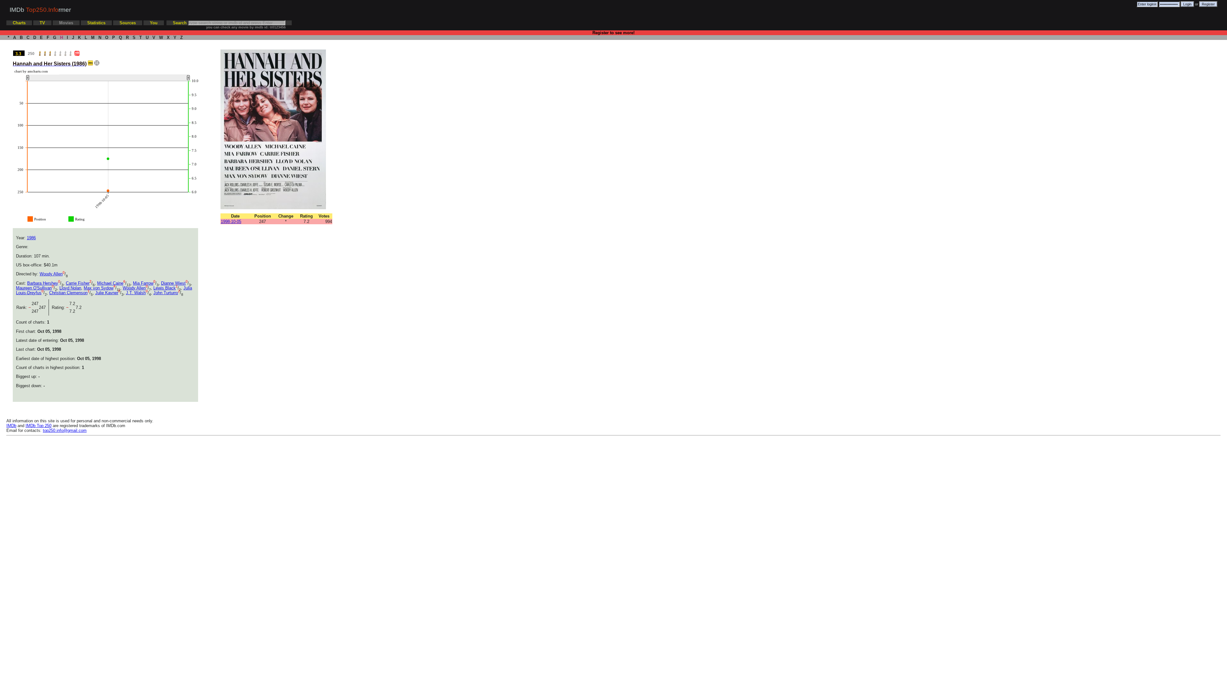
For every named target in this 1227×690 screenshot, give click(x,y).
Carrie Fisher (77, 283)
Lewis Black (164, 288)
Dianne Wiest (173, 283)
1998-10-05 (231, 221)
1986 (31, 237)
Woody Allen (51, 274)
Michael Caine (110, 283)
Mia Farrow (143, 283)
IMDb (11, 425)
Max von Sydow (98, 288)
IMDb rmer (40, 9)
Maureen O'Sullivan (34, 288)
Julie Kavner (106, 292)
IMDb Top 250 (38, 425)
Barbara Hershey (42, 283)
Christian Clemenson (68, 292)
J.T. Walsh (136, 292)
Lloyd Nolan (70, 288)
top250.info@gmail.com (65, 430)
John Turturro (165, 292)
